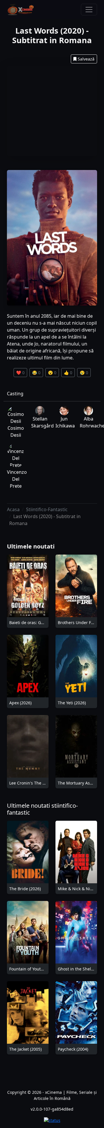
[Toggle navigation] (89, 9)
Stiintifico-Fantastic (47, 509)
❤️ (20, 372)
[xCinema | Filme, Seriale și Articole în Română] (20, 9)
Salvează (86, 59)
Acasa (13, 509)
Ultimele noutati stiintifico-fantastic (42, 809)
